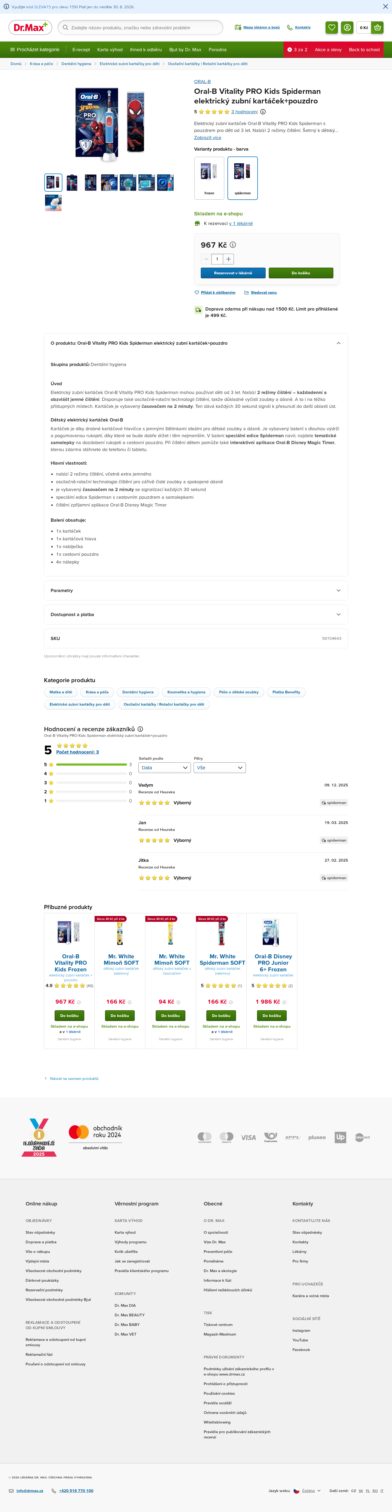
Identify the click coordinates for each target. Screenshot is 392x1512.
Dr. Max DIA (125, 1305)
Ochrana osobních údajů (225, 1412)
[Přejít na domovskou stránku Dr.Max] (30, 27)
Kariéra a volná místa (311, 1295)
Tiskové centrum (218, 1324)
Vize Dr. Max (215, 1242)
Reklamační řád (39, 1354)
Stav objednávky (40, 1232)
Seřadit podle (151, 758)
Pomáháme (213, 1261)
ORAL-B (202, 81)
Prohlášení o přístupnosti (225, 1383)
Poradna (218, 49)
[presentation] (69, 932)
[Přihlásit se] (347, 27)
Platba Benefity (286, 692)
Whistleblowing (217, 1422)
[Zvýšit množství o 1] (228, 259)
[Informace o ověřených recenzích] (263, 111)
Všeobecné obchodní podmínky (53, 1270)
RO (375, 1491)
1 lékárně (73, 1032)
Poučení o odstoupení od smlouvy (55, 1364)
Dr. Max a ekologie (220, 1270)
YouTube (300, 1340)
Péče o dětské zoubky (239, 692)
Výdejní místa (37, 1261)
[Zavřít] (385, 6)
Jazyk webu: (279, 1490)
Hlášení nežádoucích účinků (228, 1290)
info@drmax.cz (30, 1490)
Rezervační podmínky (44, 1290)
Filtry (198, 758)
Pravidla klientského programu (142, 1270)
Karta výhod (110, 49)
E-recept (81, 49)
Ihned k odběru (146, 49)
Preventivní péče (218, 1251)
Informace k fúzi (217, 1280)
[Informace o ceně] (233, 244)
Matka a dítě (61, 692)
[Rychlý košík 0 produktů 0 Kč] (377, 27)
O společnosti (216, 1232)
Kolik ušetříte (126, 1251)
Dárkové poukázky (42, 1280)
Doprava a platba (41, 1242)
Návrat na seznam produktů (74, 1078)
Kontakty (300, 1242)
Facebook (301, 1349)
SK (361, 1491)
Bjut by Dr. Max (185, 49)
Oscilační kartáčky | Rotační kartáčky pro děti (164, 704)
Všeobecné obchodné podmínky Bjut (58, 1299)
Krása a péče (97, 692)
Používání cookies (219, 1393)
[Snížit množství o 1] (206, 259)
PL (368, 1491)
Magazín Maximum (220, 1334)
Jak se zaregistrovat (132, 1261)
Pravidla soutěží (217, 1403)
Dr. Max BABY (127, 1324)
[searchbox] (140, 27)
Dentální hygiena (138, 692)
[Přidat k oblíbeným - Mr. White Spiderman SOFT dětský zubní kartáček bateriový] (240, 919)
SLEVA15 (42, 7)
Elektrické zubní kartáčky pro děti (80, 704)
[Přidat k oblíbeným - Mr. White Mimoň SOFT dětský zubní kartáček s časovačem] (190, 919)
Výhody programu (130, 1242)
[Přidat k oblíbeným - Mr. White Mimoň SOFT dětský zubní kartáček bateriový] (139, 919)
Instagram (301, 1330)
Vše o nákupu (38, 1251)
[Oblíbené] (332, 27)
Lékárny (299, 1251)
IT (382, 1491)
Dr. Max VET (126, 1334)
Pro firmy (300, 1261)
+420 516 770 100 (76, 1490)
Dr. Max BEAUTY (130, 1315)
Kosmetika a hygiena (186, 692)
